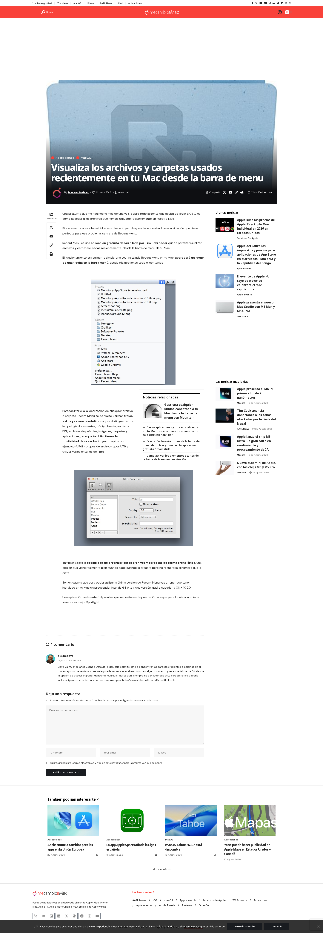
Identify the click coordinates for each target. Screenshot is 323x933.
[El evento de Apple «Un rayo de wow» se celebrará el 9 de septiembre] (225, 281)
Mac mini (241, 472)
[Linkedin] (59, 916)
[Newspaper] (43, 916)
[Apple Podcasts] (286, 3)
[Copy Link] (236, 192)
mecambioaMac (78, 192)
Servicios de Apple (247, 238)
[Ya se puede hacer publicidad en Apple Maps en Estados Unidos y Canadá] (250, 820)
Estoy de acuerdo (245, 926)
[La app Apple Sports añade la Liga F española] (132, 820)
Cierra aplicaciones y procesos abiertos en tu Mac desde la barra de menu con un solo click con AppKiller (171, 431)
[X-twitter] (66, 916)
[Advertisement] (161, 50)
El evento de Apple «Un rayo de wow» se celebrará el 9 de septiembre (254, 282)
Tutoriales (62, 3)
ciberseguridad (43, 3)
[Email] (230, 192)
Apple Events (244, 294)
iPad (120, 3)
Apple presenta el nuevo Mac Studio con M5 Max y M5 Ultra (256, 306)
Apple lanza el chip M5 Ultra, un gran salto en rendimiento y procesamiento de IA (254, 443)
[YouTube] (261, 3)
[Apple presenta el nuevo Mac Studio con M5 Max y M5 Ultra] (225, 307)
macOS (77, 3)
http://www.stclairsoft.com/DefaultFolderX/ (148, 680)
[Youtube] (97, 916)
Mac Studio (243, 316)
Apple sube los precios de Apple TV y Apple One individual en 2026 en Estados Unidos (256, 226)
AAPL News (106, 3)
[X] (256, 3)
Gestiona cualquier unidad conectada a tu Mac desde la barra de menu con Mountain (181, 411)
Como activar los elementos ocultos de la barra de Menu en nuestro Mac (171, 457)
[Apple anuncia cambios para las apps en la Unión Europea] (73, 820)
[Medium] (278, 3)
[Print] (241, 192)
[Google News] (265, 3)
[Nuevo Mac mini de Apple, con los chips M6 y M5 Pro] (225, 468)
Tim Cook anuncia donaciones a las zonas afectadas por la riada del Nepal (256, 417)
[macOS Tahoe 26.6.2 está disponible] (191, 820)
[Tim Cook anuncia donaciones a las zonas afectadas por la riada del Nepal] (225, 416)
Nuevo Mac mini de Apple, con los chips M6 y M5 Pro (256, 465)
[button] (47, 12)
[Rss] (290, 3)
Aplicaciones (135, 3)
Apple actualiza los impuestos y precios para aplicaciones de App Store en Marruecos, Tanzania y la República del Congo (256, 254)
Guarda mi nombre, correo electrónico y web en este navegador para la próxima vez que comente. (106, 763)
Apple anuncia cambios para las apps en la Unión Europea (70, 847)
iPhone (90, 3)
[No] (318, 926)
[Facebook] (252, 3)
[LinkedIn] (274, 3)
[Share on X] (224, 192)
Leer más (276, 926)
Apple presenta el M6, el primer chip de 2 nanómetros (255, 393)
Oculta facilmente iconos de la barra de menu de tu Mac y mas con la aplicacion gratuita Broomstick (171, 445)
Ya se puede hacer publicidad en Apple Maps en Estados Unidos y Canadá (247, 849)
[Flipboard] (282, 3)
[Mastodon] (74, 916)
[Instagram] (270, 3)
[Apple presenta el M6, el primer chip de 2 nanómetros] (225, 394)
